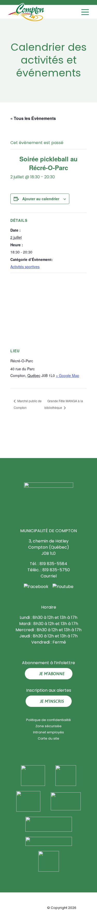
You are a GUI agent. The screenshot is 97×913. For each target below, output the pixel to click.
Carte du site (48, 738)
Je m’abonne (52, 673)
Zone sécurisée (48, 726)
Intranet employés (48, 732)
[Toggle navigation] (85, 12)
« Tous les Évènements (33, 118)
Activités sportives (25, 266)
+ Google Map (67, 375)
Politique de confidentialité (48, 720)
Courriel (49, 576)
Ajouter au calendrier (40, 198)
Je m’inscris (52, 701)
